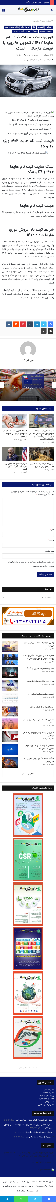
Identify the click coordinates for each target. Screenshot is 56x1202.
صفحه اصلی (46, 21)
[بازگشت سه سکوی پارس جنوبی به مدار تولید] (10, 762)
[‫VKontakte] (9, 324)
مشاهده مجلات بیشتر (28, 1068)
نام (52, 529)
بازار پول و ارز (25, 27)
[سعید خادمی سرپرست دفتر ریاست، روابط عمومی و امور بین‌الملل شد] (10, 659)
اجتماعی (36, 21)
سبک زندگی (49, 1101)
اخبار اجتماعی (49, 1089)
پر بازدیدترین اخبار (47, 1095)
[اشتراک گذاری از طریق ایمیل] (50, 331)
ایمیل (51, 540)
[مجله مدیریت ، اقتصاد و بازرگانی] (28, 9)
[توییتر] (44, 324)
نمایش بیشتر (28, 773)
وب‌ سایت (49, 551)
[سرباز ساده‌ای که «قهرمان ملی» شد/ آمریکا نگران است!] (14, 454)
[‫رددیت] (16, 324)
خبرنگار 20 (45, 55)
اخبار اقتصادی (48, 1092)
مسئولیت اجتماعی (46, 1098)
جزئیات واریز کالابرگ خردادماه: (28, 387)
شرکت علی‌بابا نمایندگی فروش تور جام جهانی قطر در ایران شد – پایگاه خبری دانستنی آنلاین (41, 435)
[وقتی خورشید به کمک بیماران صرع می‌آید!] (10, 646)
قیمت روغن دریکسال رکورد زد (41, 694)
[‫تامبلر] (30, 324)
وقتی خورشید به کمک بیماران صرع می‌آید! (34, 1120)
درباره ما (30, 1191)
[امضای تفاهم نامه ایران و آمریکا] (10, 672)
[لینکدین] (37, 324)
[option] (28, 385)
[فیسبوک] (50, 324)
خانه (37, 1191)
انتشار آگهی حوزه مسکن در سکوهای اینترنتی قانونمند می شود (15, 434)
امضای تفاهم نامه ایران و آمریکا (40, 668)
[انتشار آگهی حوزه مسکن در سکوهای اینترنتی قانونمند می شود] (14, 421)
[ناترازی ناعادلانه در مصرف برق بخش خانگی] (10, 723)
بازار (34, 27)
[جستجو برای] (52, 11)
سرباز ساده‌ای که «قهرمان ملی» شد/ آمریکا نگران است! (16, 466)
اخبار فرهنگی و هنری (46, 1104)
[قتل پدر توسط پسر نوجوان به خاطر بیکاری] (10, 736)
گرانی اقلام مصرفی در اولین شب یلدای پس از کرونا (42, 465)
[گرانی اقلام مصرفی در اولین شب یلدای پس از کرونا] (41, 454)
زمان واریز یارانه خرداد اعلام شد (37, 2)
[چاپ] (44, 331)
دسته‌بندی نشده (46, 31)
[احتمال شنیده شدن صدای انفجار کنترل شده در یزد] (10, 749)
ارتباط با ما (21, 1191)
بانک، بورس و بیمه (12, 27)
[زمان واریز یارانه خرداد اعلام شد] (10, 685)
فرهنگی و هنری (31, 31)
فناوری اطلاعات (18, 31)
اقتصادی (40, 27)
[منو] (3, 11)
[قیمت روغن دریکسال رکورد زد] (10, 698)
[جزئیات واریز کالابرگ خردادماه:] (10, 711)
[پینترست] (23, 324)
